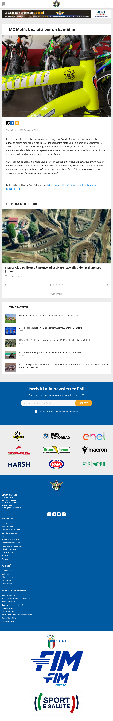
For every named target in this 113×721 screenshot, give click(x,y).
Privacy (5, 559)
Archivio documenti (10, 621)
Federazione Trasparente (12, 546)
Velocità (5, 574)
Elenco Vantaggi (8, 611)
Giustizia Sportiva (9, 549)
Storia (4, 523)
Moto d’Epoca (7, 577)
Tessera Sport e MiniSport (12, 605)
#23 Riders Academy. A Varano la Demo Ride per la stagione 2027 (50, 352)
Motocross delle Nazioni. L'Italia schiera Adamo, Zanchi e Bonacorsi (50, 327)
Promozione (7, 583)
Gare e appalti (7, 552)
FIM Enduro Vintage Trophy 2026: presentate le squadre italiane (49, 315)
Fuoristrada (7, 570)
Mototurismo (7, 580)
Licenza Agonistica (9, 608)
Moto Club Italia (8, 601)
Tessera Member (9, 595)
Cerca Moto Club (9, 618)
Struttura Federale (9, 533)
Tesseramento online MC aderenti (16, 598)
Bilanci (4, 536)
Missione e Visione (9, 526)
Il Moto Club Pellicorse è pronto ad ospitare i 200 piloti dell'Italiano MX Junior (55, 340)
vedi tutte (57, 293)
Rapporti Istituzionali (10, 539)
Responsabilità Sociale (11, 542)
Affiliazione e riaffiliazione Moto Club (17, 614)
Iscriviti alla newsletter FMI (56, 389)
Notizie (13, 130)
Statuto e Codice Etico (11, 529)
